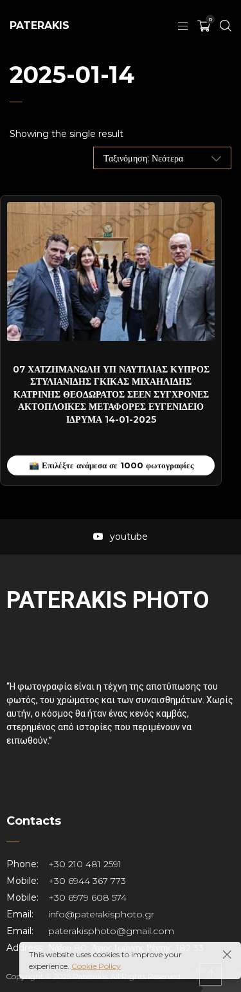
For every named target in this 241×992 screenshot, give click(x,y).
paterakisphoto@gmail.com (111, 931)
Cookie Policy (96, 966)
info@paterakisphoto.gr (101, 914)
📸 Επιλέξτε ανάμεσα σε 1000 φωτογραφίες (111, 465)
